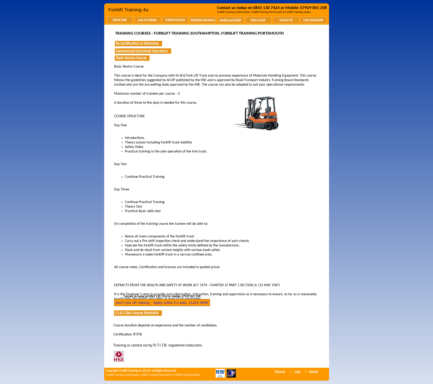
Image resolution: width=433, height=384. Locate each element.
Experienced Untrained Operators (142, 51)
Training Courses (175, 19)
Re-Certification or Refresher (137, 43)
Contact (313, 371)
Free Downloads (313, 20)
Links (298, 371)
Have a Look (258, 20)
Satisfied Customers (203, 20)
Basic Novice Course (131, 58)
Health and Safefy (230, 20)
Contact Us (286, 20)
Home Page (120, 19)
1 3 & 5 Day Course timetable (136, 313)
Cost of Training (147, 20)
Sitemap (280, 371)
